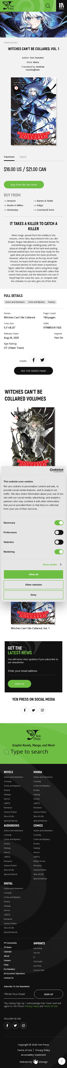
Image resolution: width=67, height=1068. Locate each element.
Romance (8, 807)
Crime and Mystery (36, 302)
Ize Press (37, 966)
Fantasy (51, 302)
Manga (38, 772)
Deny (33, 594)
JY (34, 957)
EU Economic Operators (14, 973)
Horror (7, 799)
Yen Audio (38, 961)
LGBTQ (7, 803)
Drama (7, 790)
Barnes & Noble (45, 200)
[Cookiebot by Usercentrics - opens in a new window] (49, 470)
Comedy (7, 781)
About (6, 956)
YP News (8, 947)
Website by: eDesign (34, 1061)
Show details (50, 564)
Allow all (33, 574)
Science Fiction (10, 812)
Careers (7, 960)
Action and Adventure (15, 302)
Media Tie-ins (39, 861)
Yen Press (38, 948)
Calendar (8, 951)
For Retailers (9, 969)
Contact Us (9, 978)
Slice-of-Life (9, 816)
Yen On (37, 952)
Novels (14, 42)
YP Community (10, 943)
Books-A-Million (15, 205)
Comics (38, 826)
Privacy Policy (32, 1006)
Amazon (11, 200)
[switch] (59, 532)
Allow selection (33, 584)
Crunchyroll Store (45, 209)
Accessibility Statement (33, 1054)
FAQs (6, 964)
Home (7, 42)
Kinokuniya (12, 209)
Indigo (40, 205)
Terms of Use (51, 1006)
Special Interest (10, 820)
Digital (8, 883)
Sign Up (48, 994)
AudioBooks (11, 826)
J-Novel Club (39, 970)
